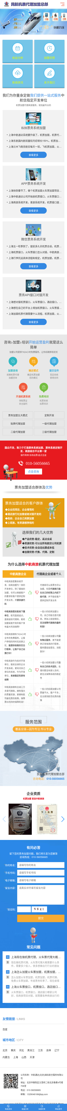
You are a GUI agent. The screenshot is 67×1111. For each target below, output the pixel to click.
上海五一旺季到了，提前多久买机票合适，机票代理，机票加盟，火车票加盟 (35, 246)
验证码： (12, 909)
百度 (5, 1029)
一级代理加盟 (49, 423)
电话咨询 (8, 1109)
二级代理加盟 (18, 431)
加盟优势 (41, 1109)
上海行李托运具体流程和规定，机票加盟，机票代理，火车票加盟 (35, 258)
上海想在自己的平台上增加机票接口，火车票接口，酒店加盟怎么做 (35, 307)
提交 (41, 918)
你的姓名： (10, 865)
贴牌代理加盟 (18, 423)
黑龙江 (31, 1050)
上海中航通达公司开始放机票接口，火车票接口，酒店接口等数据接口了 (35, 196)
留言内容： (10, 888)
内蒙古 (6, 1057)
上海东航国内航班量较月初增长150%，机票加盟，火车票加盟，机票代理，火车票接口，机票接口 (35, 140)
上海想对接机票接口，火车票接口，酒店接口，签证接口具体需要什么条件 (35, 302)
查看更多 (33, 155)
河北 (21, 1050)
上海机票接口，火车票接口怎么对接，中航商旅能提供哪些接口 (35, 252)
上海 (15, 1057)
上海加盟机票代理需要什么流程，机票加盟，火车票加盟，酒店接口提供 (35, 313)
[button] (62, 819)
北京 (5, 1050)
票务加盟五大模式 (17, 415)
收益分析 (25, 1109)
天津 (32, 1057)
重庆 (13, 1050)
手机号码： (10, 872)
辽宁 (56, 1050)
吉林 (48, 1050)
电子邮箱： (10, 880)
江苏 (40, 1050)
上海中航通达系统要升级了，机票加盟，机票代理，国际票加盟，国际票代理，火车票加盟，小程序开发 (35, 134)
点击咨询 (33, 471)
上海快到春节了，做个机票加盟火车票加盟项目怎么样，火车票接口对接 (35, 190)
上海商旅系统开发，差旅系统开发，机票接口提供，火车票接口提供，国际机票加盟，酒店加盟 (35, 202)
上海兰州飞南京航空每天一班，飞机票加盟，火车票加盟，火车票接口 (35, 146)
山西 (23, 1057)
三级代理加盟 (49, 431)
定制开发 (49, 415)
